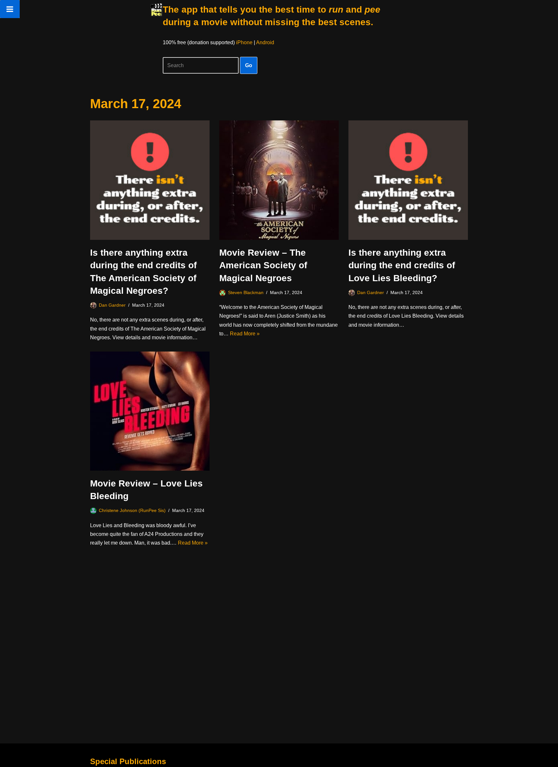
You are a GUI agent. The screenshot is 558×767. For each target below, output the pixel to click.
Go (248, 65)
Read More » (245, 333)
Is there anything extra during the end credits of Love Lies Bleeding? (401, 265)
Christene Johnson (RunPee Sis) (132, 510)
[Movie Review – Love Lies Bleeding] (150, 411)
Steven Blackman (246, 292)
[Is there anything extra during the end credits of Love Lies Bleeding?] (408, 180)
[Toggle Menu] (10, 9)
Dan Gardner (112, 305)
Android (265, 42)
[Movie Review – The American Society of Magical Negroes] (279, 180)
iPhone (244, 42)
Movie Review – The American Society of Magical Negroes (263, 265)
